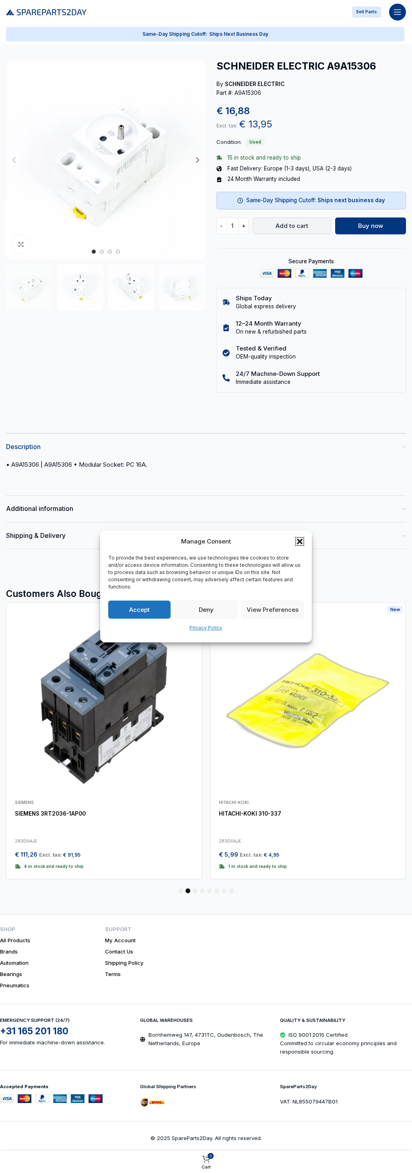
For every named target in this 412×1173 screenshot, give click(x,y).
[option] (94, 252)
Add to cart (292, 226)
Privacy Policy (206, 628)
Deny (206, 609)
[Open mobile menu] (397, 12)
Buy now (370, 226)
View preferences (273, 609)
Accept (139, 609)
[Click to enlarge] (21, 245)
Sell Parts (366, 11)
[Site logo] (46, 11)
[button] (300, 541)
